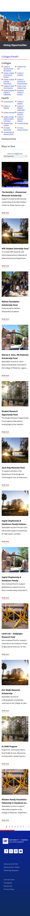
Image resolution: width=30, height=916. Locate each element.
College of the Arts (21, 67)
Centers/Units (9, 138)
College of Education (20, 74)
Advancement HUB (11, 864)
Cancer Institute (8, 101)
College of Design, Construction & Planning (9, 75)
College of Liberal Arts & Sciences (9, 87)
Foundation (8, 883)
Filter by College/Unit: (15, 154)
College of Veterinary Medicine (20, 119)
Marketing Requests (11, 870)
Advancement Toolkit (11, 867)
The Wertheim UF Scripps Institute (9, 133)
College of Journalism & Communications (22, 81)
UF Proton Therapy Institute (22, 129)
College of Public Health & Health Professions (9, 119)
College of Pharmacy (20, 113)
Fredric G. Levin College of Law (21, 87)
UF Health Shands (22, 123)
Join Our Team (9, 879)
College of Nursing (9, 112)
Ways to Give (8, 146)
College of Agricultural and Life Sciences (8, 68)
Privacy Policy (9, 889)
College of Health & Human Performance (9, 81)
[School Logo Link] (14, 841)
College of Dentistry (20, 102)
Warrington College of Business (20, 92)
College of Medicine (7, 107)
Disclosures (8, 886)
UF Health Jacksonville (7, 129)
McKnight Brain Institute (8, 124)
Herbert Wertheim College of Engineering (9, 92)
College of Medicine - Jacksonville (21, 108)
